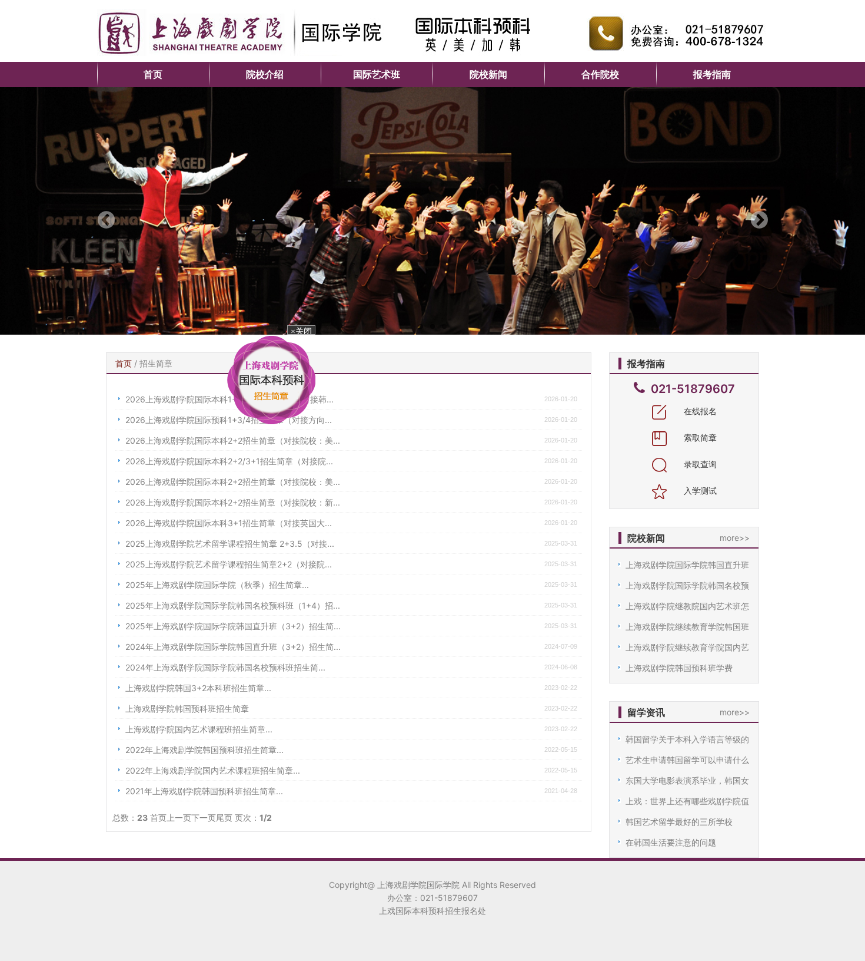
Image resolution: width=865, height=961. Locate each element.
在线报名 (699, 411)
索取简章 (699, 437)
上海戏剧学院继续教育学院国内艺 (687, 647)
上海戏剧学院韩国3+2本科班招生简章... (198, 688)
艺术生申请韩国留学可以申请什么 (687, 760)
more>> (735, 538)
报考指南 (712, 74)
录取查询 (699, 464)
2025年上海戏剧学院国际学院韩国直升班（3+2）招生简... (233, 626)
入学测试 (699, 491)
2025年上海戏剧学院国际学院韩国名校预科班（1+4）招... (232, 605)
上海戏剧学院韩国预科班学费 (679, 668)
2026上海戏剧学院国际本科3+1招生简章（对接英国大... (228, 523)
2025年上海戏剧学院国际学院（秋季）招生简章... (217, 585)
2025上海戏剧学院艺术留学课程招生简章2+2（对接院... (228, 564)
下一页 (203, 818)
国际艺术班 (376, 74)
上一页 (179, 818)
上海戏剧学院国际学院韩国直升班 (687, 565)
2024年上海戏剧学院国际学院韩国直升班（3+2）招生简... (233, 647)
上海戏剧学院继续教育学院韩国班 (687, 627)
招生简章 (155, 363)
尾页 (224, 818)
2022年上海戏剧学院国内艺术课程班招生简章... (212, 770)
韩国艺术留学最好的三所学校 (679, 822)
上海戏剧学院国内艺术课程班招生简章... (198, 729)
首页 (153, 74)
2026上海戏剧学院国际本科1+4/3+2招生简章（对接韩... (229, 399)
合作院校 (600, 74)
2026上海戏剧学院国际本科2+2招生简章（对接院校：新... (232, 502)
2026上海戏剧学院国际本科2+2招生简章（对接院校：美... (232, 440)
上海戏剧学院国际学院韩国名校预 (687, 585)
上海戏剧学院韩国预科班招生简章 (187, 709)
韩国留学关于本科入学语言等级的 (687, 739)
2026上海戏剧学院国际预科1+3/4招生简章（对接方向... (228, 420)
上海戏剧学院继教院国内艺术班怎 (687, 606)
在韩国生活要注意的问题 (671, 842)
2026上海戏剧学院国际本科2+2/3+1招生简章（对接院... (229, 461)
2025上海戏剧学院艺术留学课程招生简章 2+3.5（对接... (229, 544)
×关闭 (310, 345)
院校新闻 (488, 74)
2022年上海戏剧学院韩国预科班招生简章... (204, 750)
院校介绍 (265, 74)
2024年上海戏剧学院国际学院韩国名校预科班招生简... (225, 667)
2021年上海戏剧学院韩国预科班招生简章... (204, 791)
